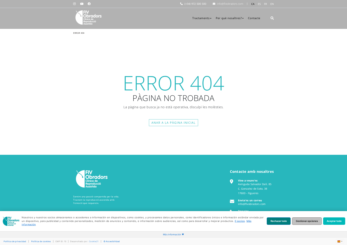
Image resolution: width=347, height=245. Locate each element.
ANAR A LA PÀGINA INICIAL (173, 123)
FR (265, 4)
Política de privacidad (15, 241)
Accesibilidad (113, 241)
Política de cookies (41, 241)
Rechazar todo (279, 221)
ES (259, 4)
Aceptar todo (334, 221)
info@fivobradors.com (230, 3)
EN (272, 4)
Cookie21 (93, 241)
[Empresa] (88, 17)
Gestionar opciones (307, 221)
